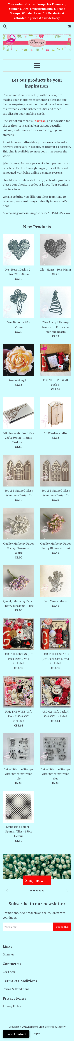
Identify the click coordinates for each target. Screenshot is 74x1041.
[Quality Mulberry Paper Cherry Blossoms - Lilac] (18, 581)
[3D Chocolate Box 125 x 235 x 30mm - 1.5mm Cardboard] (18, 413)
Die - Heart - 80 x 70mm (55, 269)
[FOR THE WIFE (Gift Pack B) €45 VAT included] (18, 692)
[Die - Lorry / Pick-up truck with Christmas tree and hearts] (55, 302)
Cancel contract (16, 1034)
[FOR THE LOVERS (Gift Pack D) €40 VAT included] (18, 634)
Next (67, 890)
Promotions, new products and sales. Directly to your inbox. (34, 915)
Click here (9, 972)
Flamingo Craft (36, 1026)
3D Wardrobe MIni (56, 433)
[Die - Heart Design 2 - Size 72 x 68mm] (18, 249)
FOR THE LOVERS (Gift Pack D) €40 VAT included (18, 658)
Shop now (34, 880)
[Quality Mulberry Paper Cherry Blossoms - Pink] (55, 523)
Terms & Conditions (16, 989)
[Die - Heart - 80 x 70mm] (55, 249)
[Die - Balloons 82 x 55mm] (18, 302)
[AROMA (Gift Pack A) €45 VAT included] (55, 692)
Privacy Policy (12, 1006)
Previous (7, 890)
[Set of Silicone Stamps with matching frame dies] (55, 749)
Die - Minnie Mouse (55, 601)
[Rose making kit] (18, 360)
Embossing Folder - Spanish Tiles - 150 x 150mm (18, 831)
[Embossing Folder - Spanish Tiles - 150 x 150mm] (18, 807)
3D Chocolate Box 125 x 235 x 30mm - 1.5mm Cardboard (18, 437)
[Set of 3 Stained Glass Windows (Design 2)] (18, 470)
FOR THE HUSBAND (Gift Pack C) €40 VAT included (55, 658)
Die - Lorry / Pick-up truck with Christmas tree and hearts (55, 326)
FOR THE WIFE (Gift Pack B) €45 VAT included (18, 716)
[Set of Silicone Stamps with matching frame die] (18, 749)
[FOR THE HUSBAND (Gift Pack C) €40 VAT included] (55, 634)
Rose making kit (18, 380)
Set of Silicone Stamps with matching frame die (18, 773)
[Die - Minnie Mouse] (55, 581)
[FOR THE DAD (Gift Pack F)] (55, 360)
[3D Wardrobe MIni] (55, 413)
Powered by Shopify (55, 1026)
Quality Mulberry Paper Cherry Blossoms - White (18, 548)
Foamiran (39, 121)
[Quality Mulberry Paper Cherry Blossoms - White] (18, 523)
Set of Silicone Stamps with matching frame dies (55, 773)
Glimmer (8, 954)
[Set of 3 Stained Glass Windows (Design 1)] (55, 470)
